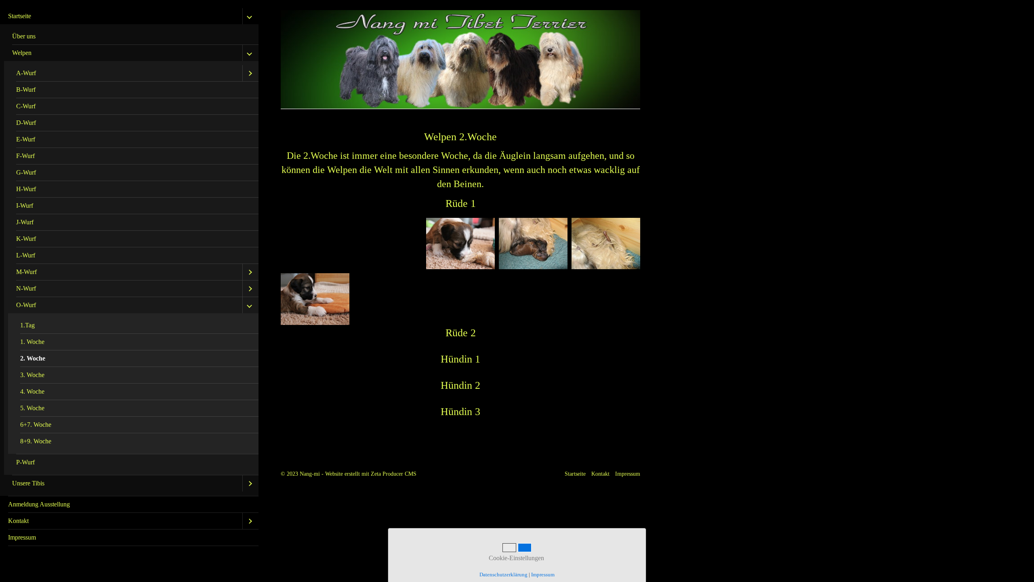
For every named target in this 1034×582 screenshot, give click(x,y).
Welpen (22, 52)
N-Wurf (26, 288)
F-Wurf (25, 155)
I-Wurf (24, 205)
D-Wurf (26, 122)
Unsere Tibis (28, 483)
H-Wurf (26, 189)
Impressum (22, 537)
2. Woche (32, 358)
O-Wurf (26, 305)
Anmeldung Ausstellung (39, 504)
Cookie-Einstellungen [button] (515, 558)
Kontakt (18, 520)
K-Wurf (26, 238)
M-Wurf (26, 271)
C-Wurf (26, 106)
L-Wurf (25, 255)
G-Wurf (26, 172)
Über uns (24, 36)
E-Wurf (25, 139)
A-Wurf (26, 73)
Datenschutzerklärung (503, 574)
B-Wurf (26, 89)
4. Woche (32, 391)
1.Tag (27, 325)
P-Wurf (25, 462)
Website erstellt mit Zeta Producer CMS (370, 473)
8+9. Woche (35, 441)
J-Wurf (25, 222)
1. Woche (32, 341)
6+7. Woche (35, 424)
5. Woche (32, 408)
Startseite (19, 16)
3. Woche (32, 374)
